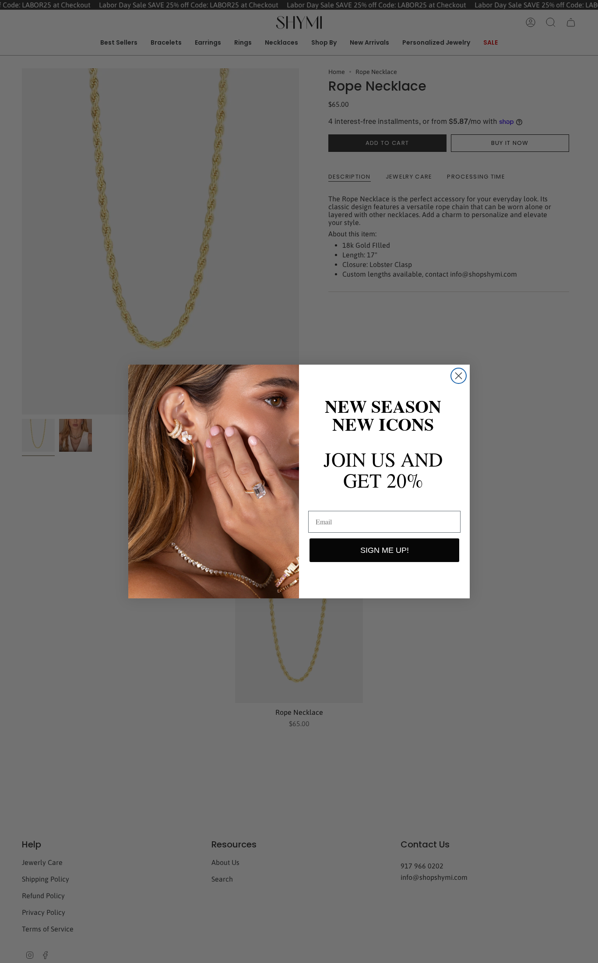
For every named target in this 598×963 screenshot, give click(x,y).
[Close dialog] (458, 375)
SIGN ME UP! (384, 550)
